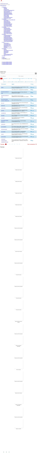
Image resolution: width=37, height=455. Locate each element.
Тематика (5, 8)
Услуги (3, 42)
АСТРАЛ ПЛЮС (3, 136)
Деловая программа (7, 35)
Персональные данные (7, 18)
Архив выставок (6, 16)
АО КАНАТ (2, 115)
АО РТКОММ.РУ (3, 126)
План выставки (6, 9)
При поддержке (31, 438)
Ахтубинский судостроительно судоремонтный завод (4, 140)
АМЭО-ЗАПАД (3, 108)
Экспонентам (4, 58)
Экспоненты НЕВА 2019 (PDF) (7, 64)
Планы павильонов (7, 21)
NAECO (2, 87)
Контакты (3, 55)
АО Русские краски (4, 129)
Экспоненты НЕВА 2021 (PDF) (7, 63)
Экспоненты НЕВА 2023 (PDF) (7, 62)
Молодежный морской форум (8, 39)
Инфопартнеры (6, 51)
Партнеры (5, 7)
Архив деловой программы (8, 17)
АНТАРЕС (2, 110)
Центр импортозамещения (8, 23)
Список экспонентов (7, 30)
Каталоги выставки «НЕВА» (8, 54)
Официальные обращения (8, 13)
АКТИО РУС (3, 105)
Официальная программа (8, 37)
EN (6, 3)
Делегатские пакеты (7, 28)
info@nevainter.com (3, 5)
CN (7, 3)
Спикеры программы (7, 36)
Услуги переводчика (7, 43)
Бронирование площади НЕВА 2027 (9, 19)
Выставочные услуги (7, 45)
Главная (3, 57)
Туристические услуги (7, 44)
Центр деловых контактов (8, 26)
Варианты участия (7, 27)
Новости (5, 49)
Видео (5, 53)
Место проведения (7, 11)
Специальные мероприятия (8, 38)
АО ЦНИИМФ (3, 131)
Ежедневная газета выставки (8, 50)
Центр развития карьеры (8, 25)
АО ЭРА (2, 134)
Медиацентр (4, 48)
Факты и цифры (6, 15)
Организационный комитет (8, 14)
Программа (4, 34)
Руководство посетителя (7, 29)
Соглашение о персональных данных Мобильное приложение (26, 448)
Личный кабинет (3, 3)
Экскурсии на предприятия (8, 40)
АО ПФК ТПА (3, 124)
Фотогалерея (6, 52)
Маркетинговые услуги (7, 46)
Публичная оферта (22, 447)
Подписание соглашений (8, 24)
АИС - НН (2, 103)
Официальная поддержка (8, 12)
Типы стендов (6, 20)
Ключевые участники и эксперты (9, 10)
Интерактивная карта (7, 22)
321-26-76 (18, 445)
